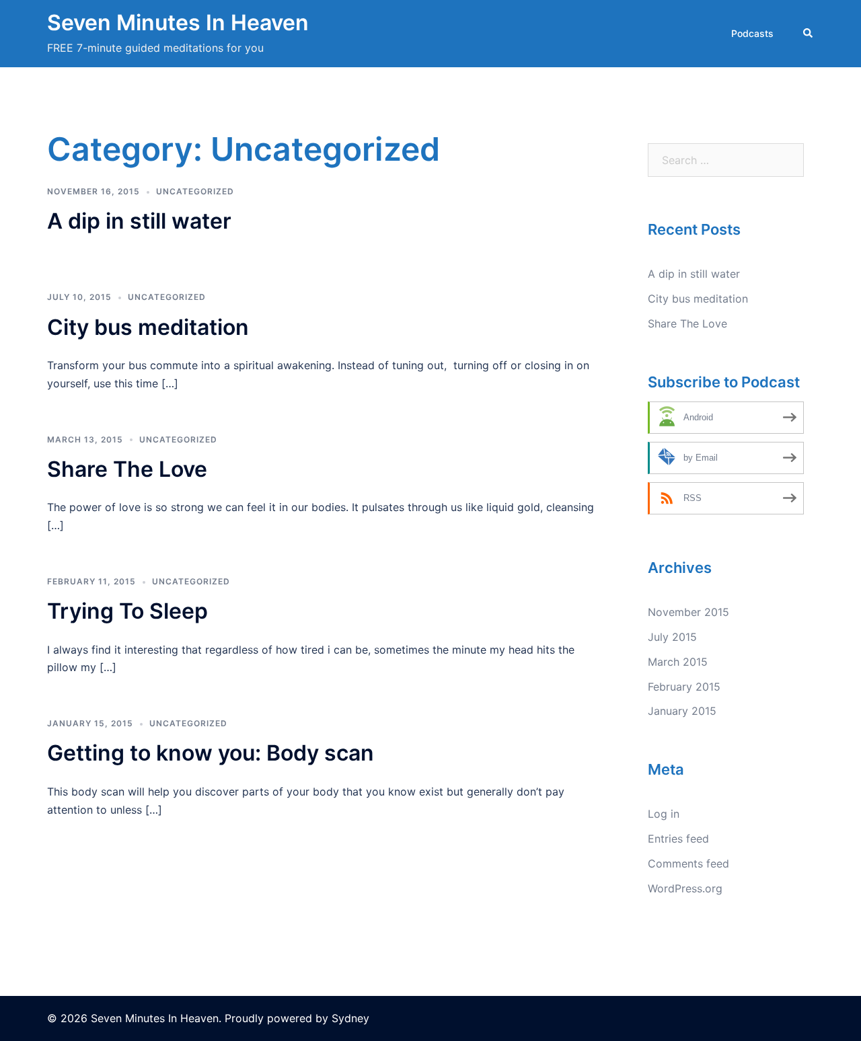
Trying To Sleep (127, 611)
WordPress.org (685, 888)
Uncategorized (195, 191)
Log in (663, 813)
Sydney (350, 1018)
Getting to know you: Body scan (210, 753)
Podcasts (752, 33)
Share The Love (127, 469)
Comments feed (688, 863)
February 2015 (684, 686)
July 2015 (672, 637)
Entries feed (678, 838)
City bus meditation (148, 327)
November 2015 (688, 612)
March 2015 (678, 661)
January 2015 (682, 711)
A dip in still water (139, 221)
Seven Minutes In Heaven (178, 22)
